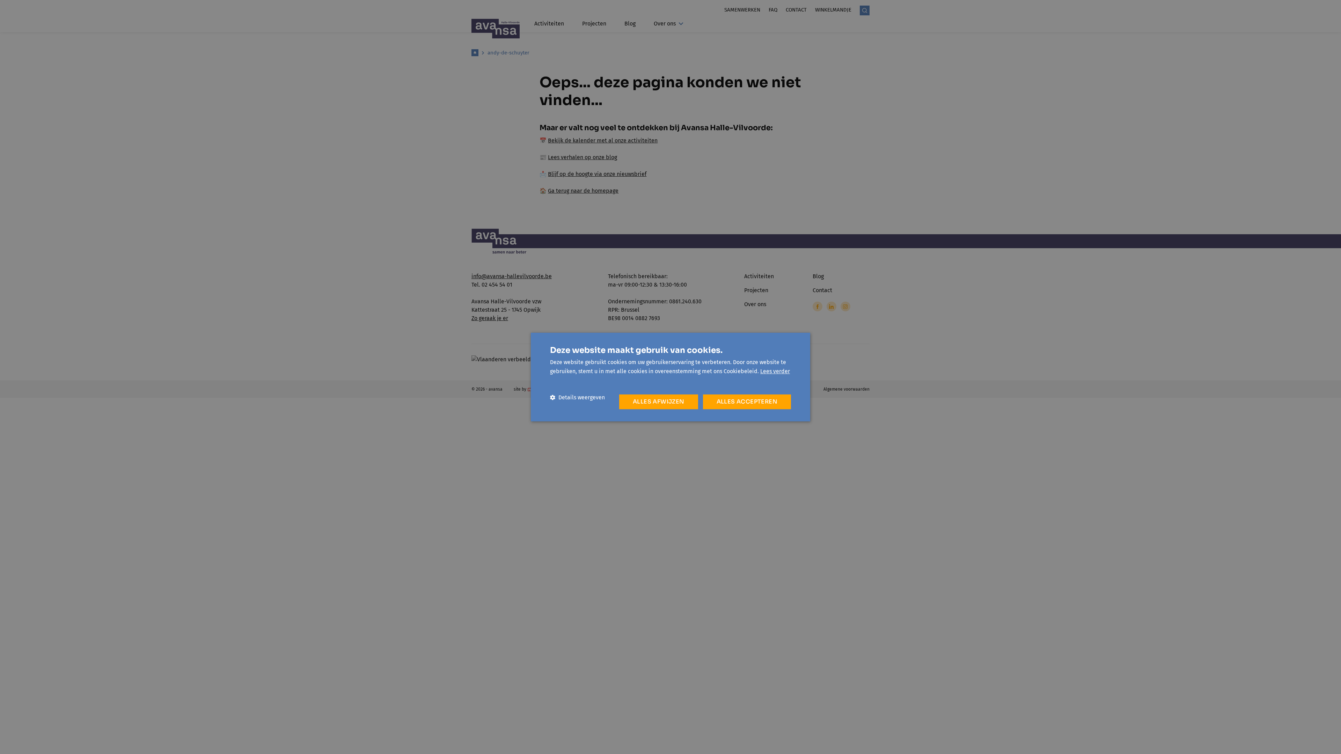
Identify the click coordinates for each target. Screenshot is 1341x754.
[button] (577, 397)
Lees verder (775, 371)
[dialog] (670, 377)
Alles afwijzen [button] (658, 401)
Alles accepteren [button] (747, 401)
